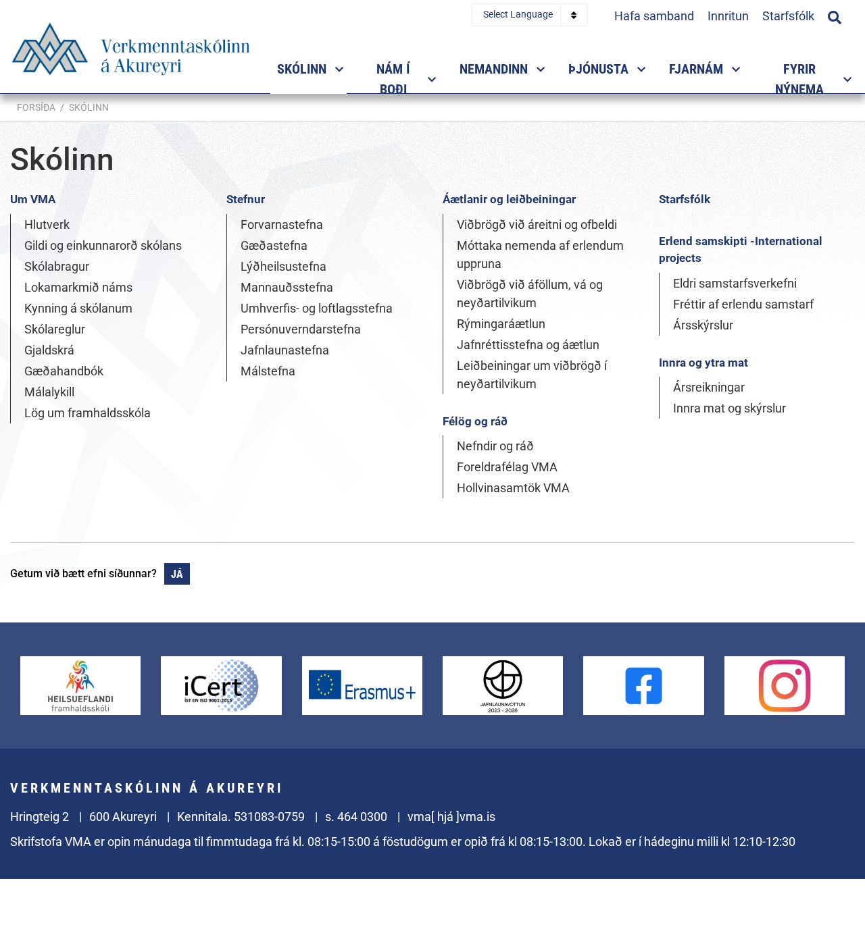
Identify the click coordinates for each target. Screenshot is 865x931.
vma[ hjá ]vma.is (451, 816)
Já (177, 574)
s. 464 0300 (356, 816)
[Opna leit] (834, 15)
